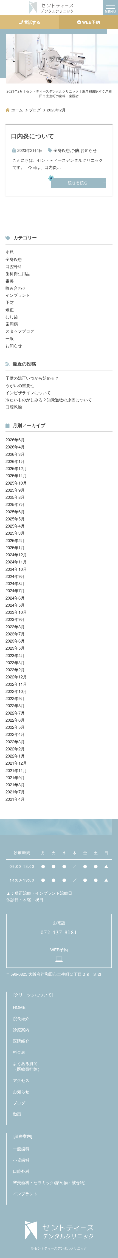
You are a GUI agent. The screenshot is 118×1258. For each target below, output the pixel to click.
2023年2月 (15, 669)
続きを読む (78, 182)
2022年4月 (15, 734)
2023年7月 (15, 634)
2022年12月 (16, 677)
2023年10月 (16, 612)
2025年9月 (15, 490)
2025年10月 (16, 483)
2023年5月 (15, 648)
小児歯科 (21, 1160)
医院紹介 (21, 1041)
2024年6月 (15, 598)
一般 (9, 338)
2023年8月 (15, 626)
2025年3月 (15, 533)
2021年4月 (15, 799)
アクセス (21, 1080)
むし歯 (11, 316)
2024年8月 (15, 583)
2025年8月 (15, 497)
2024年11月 (16, 562)
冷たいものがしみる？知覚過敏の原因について (48, 399)
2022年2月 (15, 749)
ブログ (19, 1103)
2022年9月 (15, 698)
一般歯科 (21, 1149)
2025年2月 (15, 540)
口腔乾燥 (13, 407)
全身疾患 (62, 150)
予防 (75, 150)
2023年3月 (15, 662)
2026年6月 (15, 439)
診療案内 (21, 1029)
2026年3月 (15, 454)
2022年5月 (15, 727)
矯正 (9, 309)
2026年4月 (15, 447)
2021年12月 (16, 763)
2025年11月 (16, 475)
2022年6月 (15, 720)
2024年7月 (15, 590)
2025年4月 (15, 526)
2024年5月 (15, 605)
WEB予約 (91, 22)
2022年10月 (16, 691)
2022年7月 (15, 713)
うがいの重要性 (19, 385)
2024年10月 (16, 569)
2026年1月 (15, 461)
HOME (19, 1007)
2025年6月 (15, 511)
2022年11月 (16, 684)
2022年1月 (15, 756)
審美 (9, 281)
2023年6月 (15, 641)
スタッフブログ (19, 331)
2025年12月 (16, 468)
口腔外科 (13, 266)
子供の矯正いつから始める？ (32, 378)
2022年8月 (15, 705)
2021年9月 (15, 777)
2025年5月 (15, 519)
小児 (9, 252)
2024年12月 (16, 554)
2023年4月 (15, 655)
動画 (17, 1114)
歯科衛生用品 (17, 273)
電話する (32, 22)
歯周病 (11, 324)
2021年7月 (15, 791)
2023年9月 (15, 619)
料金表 (19, 1052)
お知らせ (88, 150)
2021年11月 (16, 770)
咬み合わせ (15, 288)
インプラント (17, 295)
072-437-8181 (59, 932)
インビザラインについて (28, 392)
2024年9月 (15, 576)
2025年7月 (15, 504)
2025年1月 (15, 547)
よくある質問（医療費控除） (27, 1066)
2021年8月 (15, 784)
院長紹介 (21, 1018)
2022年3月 (15, 741)
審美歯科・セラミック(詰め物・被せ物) (49, 1182)
